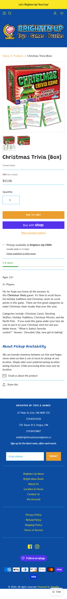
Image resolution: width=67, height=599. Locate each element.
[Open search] (10, 13)
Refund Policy (33, 519)
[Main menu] (4, 13)
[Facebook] (30, 547)
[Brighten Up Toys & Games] (33, 32)
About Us (33, 483)
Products (18, 55)
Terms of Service (33, 529)
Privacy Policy (34, 514)
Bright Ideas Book (33, 478)
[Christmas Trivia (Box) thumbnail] (9, 143)
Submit (53, 456)
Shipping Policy (33, 524)
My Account (33, 499)
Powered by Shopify (48, 586)
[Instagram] (37, 547)
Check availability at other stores (21, 253)
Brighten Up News (33, 473)
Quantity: (8, 191)
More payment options (33, 232)
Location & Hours (33, 489)
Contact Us (33, 494)
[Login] (55, 13)
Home (6, 55)
